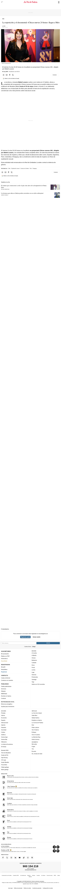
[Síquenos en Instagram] (11, 857)
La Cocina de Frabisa (37, 722)
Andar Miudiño (5, 762)
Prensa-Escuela (49, 875)
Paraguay (35, 168)
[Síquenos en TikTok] (24, 857)
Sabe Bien (34, 715)
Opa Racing (4, 757)
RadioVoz (29, 875)
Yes (33, 749)
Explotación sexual (15, 168)
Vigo (33, 682)
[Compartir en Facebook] (9, 75)
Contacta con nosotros (7, 680)
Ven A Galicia (35, 730)
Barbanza (34, 660)
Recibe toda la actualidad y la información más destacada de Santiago (19, 827)
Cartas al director (5, 678)
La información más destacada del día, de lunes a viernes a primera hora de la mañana (22, 776)
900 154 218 (30, 866)
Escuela (34, 751)
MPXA (55, 875)
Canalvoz (38, 875)
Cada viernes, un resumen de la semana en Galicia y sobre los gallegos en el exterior (22, 810)
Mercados (34, 744)
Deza (33, 665)
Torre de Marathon (6, 752)
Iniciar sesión (36, 637)
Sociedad (3, 730)
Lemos (33, 669)
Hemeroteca (4, 658)
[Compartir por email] (6, 75)
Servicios (3, 688)
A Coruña (34, 653)
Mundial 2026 (4, 750)
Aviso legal (10, 888)
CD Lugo (3, 760)
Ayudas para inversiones (7, 706)
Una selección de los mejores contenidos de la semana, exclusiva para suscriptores (22, 787)
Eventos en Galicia (6, 696)
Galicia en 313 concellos (38, 684)
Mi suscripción (5, 653)
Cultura (3, 732)
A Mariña (34, 655)
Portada (3, 713)
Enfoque (34, 732)
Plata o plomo (35, 727)
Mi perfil (3, 667)
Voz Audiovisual (23, 875)
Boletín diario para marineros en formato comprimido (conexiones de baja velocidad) (22, 804)
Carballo (34, 662)
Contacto (3, 698)
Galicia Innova (35, 739)
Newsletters (4, 669)
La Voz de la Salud (37, 713)
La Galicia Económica (7, 744)
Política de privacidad (18, 888)
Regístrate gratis (25, 637)
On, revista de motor (37, 753)
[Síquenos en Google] (32, 857)
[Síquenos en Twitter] (7, 857)
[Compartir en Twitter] (13, 75)
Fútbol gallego (5, 767)
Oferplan (3, 691)
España (3, 720)
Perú (31, 168)
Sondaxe (33, 875)
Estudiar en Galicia (37, 720)
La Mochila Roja (36, 737)
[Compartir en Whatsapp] (3, 75)
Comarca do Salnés (24, 168)
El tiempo (3, 746)
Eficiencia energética (6, 704)
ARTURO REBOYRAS (5, 189)
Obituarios (4, 741)
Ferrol (33, 667)
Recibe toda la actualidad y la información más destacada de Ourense (19, 838)
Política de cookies (27, 888)
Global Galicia (35, 717)
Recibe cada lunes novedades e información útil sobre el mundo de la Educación (21, 793)
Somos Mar (4, 739)
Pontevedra (35, 677)
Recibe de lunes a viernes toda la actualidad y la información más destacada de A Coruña (23, 816)
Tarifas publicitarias (6, 686)
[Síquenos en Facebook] (3, 857)
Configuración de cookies (48, 888)
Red (33, 725)
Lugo (33, 672)
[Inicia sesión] (58, 2)
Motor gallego (4, 769)
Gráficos (3, 734)
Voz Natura (43, 875)
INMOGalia (4, 693)
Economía (4, 717)
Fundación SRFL (16, 875)
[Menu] (2, 2)
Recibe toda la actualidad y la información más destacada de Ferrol (19, 821)
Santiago (34, 679)
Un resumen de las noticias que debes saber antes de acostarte (18, 782)
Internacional (4, 722)
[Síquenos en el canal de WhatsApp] (28, 857)
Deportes (3, 727)
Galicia (3, 715)
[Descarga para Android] (57, 847)
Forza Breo (4, 764)
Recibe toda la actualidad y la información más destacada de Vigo (19, 832)
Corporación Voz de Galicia (7, 875)
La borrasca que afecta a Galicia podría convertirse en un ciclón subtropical (22, 193)
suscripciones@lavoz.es (30, 869)
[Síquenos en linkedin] (15, 857)
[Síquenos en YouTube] (19, 857)
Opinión (3, 725)
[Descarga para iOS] (54, 847)
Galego (33, 646)
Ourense (34, 674)
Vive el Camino (36, 734)
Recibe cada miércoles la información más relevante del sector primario (20, 798)
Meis (9, 168)
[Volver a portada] (31, 2)
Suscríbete (4, 661)
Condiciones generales (36, 888)
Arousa (33, 658)
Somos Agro (4, 737)
